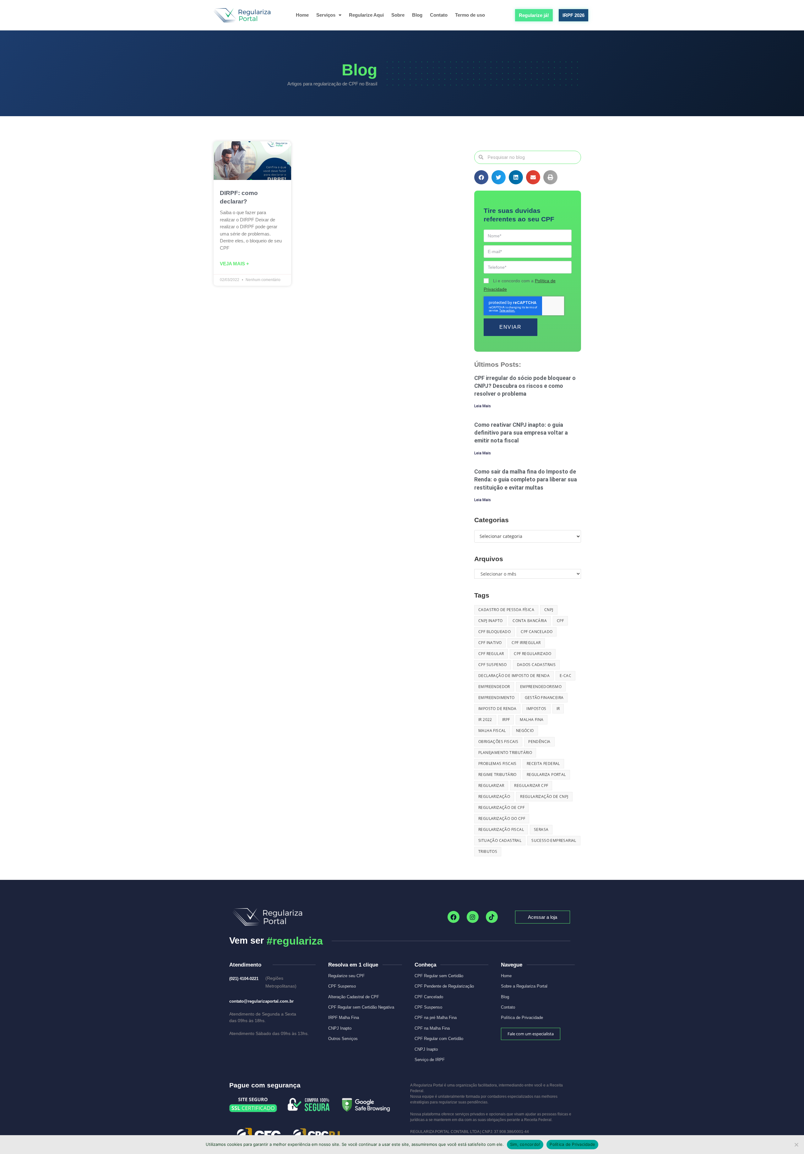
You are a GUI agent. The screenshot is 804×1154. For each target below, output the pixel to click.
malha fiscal (492, 730)
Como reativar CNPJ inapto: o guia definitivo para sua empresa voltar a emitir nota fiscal (521, 432)
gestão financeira (544, 697)
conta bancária (530, 620)
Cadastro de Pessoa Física (506, 609)
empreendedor (494, 686)
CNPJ (548, 609)
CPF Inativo (490, 642)
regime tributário (497, 774)
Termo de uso (470, 15)
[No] (796, 1144)
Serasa (541, 829)
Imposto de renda (497, 708)
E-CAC (565, 675)
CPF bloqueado (494, 631)
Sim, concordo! (525, 1144)
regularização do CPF (501, 818)
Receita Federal (543, 763)
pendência (539, 741)
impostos (536, 708)
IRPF (506, 719)
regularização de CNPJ (544, 796)
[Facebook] (453, 917)
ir (558, 708)
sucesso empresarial (553, 840)
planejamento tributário (505, 752)
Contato (439, 15)
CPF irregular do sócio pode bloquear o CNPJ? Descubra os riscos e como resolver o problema (525, 386)
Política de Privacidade (572, 1144)
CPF (560, 620)
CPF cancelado (536, 631)
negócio (525, 730)
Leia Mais (482, 406)
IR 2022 (485, 719)
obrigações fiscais (498, 741)
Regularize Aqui (366, 15)
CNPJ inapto (490, 620)
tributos (487, 851)
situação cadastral (499, 840)
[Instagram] (473, 917)
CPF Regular (491, 653)
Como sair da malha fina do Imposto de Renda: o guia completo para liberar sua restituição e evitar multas (525, 479)
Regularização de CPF (501, 807)
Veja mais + (234, 263)
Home (302, 15)
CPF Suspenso (492, 664)
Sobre (398, 15)
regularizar (491, 785)
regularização (494, 796)
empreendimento (496, 697)
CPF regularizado (532, 653)
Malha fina (531, 719)
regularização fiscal (501, 829)
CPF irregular (526, 642)
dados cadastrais (536, 664)
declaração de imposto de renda (514, 675)
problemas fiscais (497, 763)
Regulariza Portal (546, 774)
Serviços (325, 15)
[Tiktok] (492, 917)
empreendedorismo (541, 686)
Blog (417, 15)
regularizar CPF (531, 785)
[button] (481, 177)
